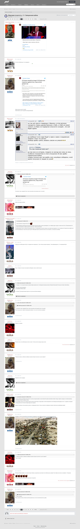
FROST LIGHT (9, 394)
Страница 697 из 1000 (43, 509)
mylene (10, 265)
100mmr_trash (9, 242)
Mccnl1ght (64, 344)
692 (10, 509)
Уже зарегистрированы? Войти (62, 1)
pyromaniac (19, 396)
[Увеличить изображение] (45, 131)
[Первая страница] (5, 19)
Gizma (65, 480)
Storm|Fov (67, 344)
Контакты (44, 4)
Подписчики (70, 15)
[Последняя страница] (38, 19)
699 (25, 509)
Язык (34, 526)
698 (23, 509)
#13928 (73, 242)
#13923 (73, 75)
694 (14, 509)
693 (12, 509)
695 (17, 509)
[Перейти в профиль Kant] (5, 16)
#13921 (73, 22)
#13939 (73, 470)
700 (28, 509)
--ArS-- (58, 480)
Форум (7, 4)
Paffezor (10, 339)
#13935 (73, 375)
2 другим (68, 480)
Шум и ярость (67, 165)
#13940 (73, 489)
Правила (19, 4)
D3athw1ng (10, 75)
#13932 (73, 321)
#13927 (73, 218)
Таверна (20, 16)
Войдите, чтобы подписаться (62, 15)
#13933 (73, 339)
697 (21, 509)
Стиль (38, 526)
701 (30, 509)
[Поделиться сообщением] (71, 22)
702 (32, 509)
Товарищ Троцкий (9, 218)
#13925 (73, 171)
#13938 (73, 452)
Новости (32, 4)
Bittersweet (10, 59)
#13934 (73, 354)
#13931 (73, 300)
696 (19, 509)
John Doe (10, 171)
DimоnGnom (62, 480)
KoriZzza (10, 321)
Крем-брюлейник (9, 22)
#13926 (73, 200)
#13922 (73, 59)
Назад (8, 509)
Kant (11, 16)
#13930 (73, 280)
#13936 (73, 394)
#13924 (73, 118)
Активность (13, 4)
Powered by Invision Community (40, 527)
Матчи (38, 4)
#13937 (73, 414)
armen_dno (19, 302)
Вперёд (35, 509)
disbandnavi (10, 200)
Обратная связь (43, 526)
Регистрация (72, 1)
